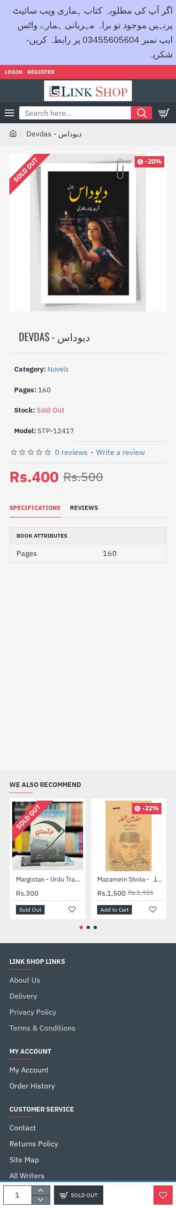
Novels (58, 369)
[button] (163, 1195)
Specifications (35, 508)
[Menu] (9, 112)
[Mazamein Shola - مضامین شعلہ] (128, 836)
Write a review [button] (120, 452)
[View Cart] (164, 112)
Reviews (84, 508)
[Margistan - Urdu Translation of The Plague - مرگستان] (47, 836)
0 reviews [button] (71, 452)
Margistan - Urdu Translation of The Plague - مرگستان (49, 879)
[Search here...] (141, 112)
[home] (13, 133)
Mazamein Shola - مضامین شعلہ (130, 879)
